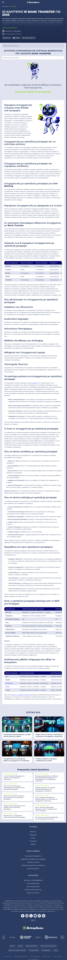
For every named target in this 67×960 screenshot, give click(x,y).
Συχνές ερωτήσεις (33, 868)
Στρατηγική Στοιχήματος (33, 856)
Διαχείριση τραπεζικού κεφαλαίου (33, 865)
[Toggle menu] (3, 2)
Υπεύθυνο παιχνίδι (46, 956)
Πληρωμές (33, 835)
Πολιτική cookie (7, 956)
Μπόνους (33, 832)
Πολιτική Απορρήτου (35, 956)
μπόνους (34, 383)
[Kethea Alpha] (38, 937)
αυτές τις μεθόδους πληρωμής (21, 695)
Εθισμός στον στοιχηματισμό (20, 956)
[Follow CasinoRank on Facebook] (22, 915)
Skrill (6, 676)
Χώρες (33, 838)
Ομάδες (33, 844)
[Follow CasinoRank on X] (31, 915)
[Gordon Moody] (25, 937)
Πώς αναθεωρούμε (33, 883)
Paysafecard (9, 683)
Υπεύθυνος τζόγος (33, 862)
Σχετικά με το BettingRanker (33, 880)
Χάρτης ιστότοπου (33, 893)
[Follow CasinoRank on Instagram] (27, 915)
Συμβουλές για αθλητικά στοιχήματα (33, 859)
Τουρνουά (33, 841)
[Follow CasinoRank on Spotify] (39, 915)
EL (32, 920)
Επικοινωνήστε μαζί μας (33, 890)
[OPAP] (12, 937)
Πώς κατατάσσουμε (33, 886)
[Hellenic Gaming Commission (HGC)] (3, 937)
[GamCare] (51, 937)
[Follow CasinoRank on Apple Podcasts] (43, 915)
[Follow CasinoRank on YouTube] (35, 915)
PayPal (7, 686)
